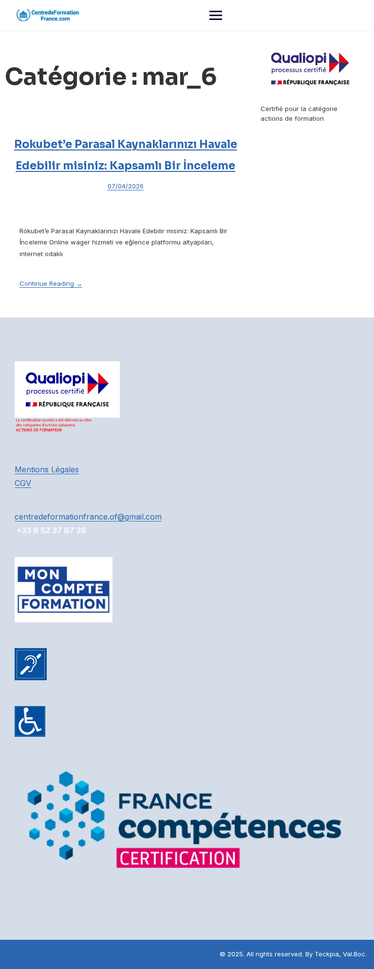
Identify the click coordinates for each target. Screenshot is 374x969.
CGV (23, 483)
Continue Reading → (50, 283)
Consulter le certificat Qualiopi (307, 127)
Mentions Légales (47, 469)
